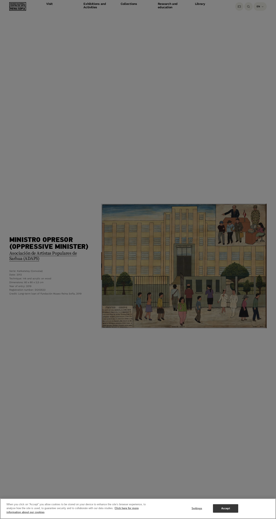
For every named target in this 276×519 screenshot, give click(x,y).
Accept (225, 508)
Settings (197, 508)
